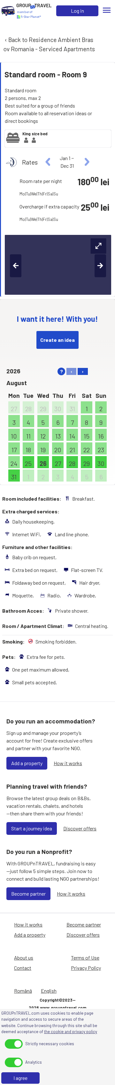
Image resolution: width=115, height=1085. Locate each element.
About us (23, 958)
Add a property (26, 763)
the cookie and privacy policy (70, 1031)
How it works (68, 763)
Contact (22, 968)
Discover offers (79, 828)
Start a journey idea (31, 828)
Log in (77, 11)
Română (23, 991)
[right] (86, 162)
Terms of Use (85, 958)
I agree (20, 1078)
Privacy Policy (86, 968)
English (49, 991)
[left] (48, 162)
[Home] (8, 11)
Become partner (28, 894)
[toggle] (14, 1044)
